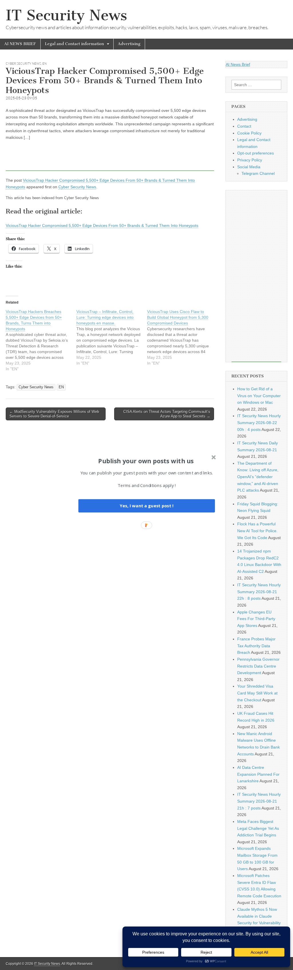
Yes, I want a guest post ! (146, 505)
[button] (146, 460)
